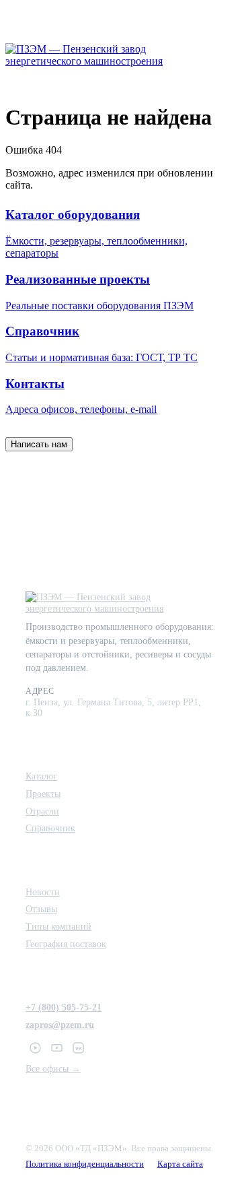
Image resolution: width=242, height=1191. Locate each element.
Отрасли (42, 811)
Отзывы (41, 908)
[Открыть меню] (223, 55)
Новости (43, 892)
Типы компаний (58, 926)
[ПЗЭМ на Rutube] (35, 1047)
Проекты (43, 793)
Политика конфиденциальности (85, 1164)
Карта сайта (180, 1164)
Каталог (41, 776)
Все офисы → (53, 1068)
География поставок (66, 943)
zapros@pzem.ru (60, 1024)
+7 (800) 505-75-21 (64, 1007)
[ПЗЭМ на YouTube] (56, 1047)
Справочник (50, 828)
